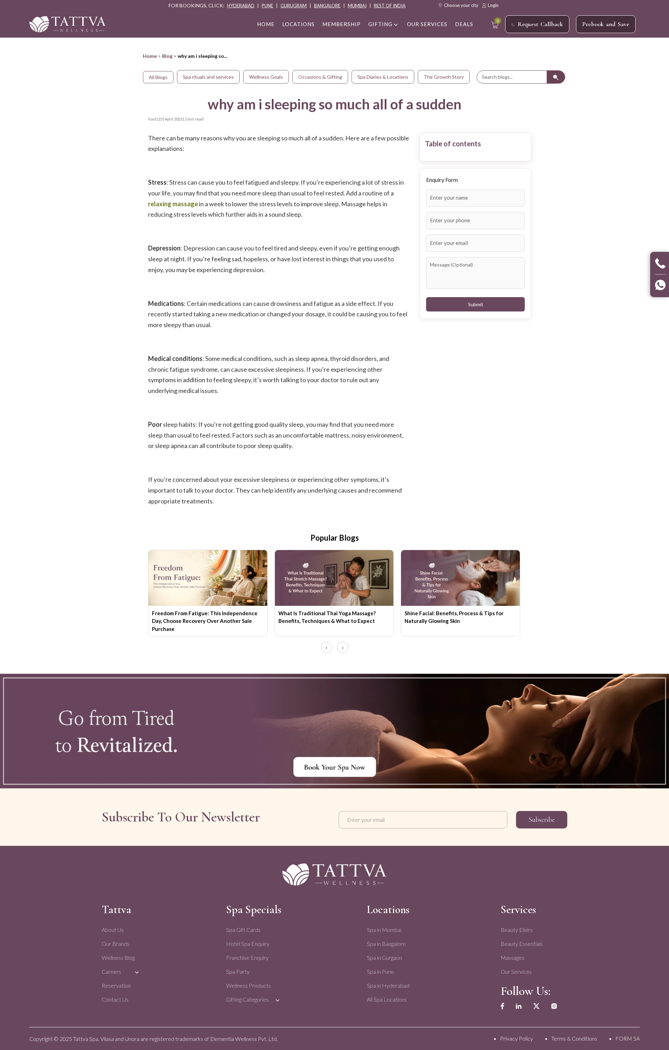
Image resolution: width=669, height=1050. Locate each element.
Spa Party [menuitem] (237, 971)
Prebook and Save (605, 24)
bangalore (327, 5)
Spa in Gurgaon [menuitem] (384, 957)
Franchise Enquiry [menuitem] (247, 957)
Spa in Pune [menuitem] (380, 971)
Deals (464, 24)
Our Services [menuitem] (516, 971)
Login (493, 5)
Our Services (427, 24)
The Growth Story (444, 77)
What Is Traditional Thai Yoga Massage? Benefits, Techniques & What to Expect (327, 617)
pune (267, 5)
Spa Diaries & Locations (382, 77)
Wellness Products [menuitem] (248, 985)
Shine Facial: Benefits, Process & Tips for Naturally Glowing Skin (454, 617)
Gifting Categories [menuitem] (247, 999)
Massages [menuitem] (512, 957)
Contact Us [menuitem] (115, 999)
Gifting (380, 24)
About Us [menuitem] (113, 929)
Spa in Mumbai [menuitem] (384, 929)
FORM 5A (627, 1038)
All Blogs (158, 77)
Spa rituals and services (208, 77)
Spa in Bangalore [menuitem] (386, 943)
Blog (167, 56)
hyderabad (240, 5)
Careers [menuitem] (111, 971)
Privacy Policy (516, 1038)
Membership (341, 24)
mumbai (357, 5)
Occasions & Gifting (320, 77)
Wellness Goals (266, 77)
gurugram (293, 5)
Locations (298, 24)
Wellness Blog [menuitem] (118, 957)
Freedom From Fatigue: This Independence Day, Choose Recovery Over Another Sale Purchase (204, 621)
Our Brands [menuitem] (115, 943)
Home (150, 56)
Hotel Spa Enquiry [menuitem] (247, 943)
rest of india (390, 5)
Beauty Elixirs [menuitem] (517, 929)
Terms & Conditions (574, 1038)
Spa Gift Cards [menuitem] (243, 929)
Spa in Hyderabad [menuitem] (388, 985)
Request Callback (540, 24)
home (266, 24)
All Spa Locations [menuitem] (387, 999)
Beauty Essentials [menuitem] (522, 943)
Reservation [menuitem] (116, 985)
